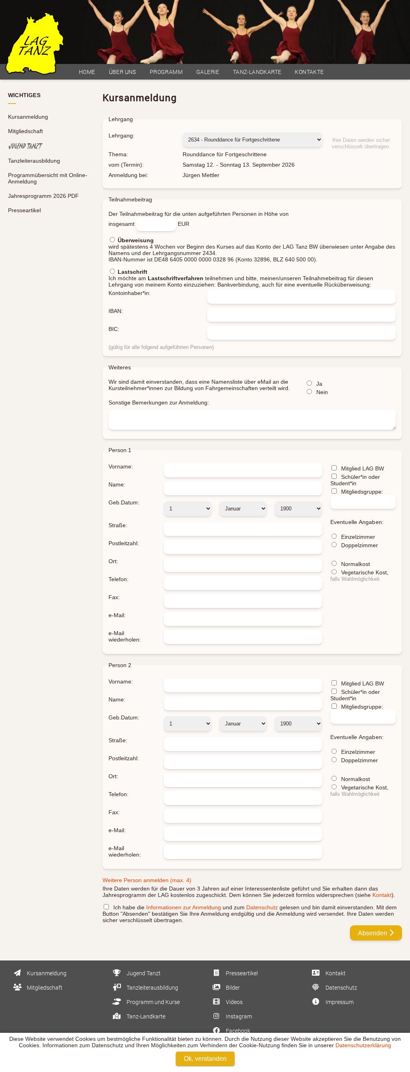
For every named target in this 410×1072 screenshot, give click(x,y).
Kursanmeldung (28, 117)
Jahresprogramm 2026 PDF (43, 196)
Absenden (373, 933)
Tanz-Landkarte (257, 72)
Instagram (238, 1016)
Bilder (232, 987)
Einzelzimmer (357, 537)
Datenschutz (262, 907)
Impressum (339, 1002)
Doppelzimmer (359, 545)
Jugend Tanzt (143, 973)
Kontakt (382, 895)
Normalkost (355, 564)
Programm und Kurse (152, 1002)
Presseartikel (24, 210)
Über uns (122, 72)
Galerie (207, 72)
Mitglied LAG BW (362, 468)
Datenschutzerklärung (363, 1045)
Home (87, 72)
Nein (321, 392)
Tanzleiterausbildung (34, 160)
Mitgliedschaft (25, 131)
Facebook (237, 1030)
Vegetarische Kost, (359, 575)
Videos (234, 1002)
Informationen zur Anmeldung (183, 907)
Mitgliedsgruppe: (361, 491)
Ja (318, 384)
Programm (166, 72)
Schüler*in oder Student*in (355, 480)
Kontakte (309, 72)
